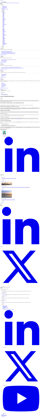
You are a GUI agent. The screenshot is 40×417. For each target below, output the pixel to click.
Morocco (4, 30)
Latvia (3, 28)
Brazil (3, 15)
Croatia (3, 18)
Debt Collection (4, 307)
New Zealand (4, 31)
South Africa (4, 38)
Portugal (3, 34)
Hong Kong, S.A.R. (5, 24)
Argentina (4, 12)
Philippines (4, 33)
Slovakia (3, 37)
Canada (3, 16)
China (3, 17)
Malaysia (4, 29)
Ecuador (3, 20)
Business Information (5, 306)
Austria (3, 13)
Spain (3, 39)
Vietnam (3, 44)
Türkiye (3, 42)
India (3, 25)
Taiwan (3, 41)
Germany (4, 22)
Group (3, 23)
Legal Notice (3, 414)
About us (4, 308)
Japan (3, 27)
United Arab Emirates (5, 43)
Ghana (19, 118)
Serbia (3, 36)
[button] (3, 5)
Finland (3, 21)
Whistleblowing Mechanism (4, 415)
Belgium (3, 14)
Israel (3, 26)
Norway (3, 32)
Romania (4, 35)
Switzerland (4, 40)
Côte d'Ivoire (17, 118)
